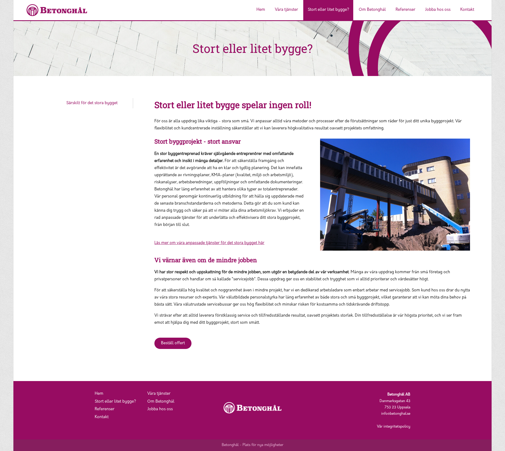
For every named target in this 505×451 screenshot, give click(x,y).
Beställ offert (173, 343)
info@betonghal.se (395, 413)
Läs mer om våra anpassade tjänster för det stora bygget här (209, 243)
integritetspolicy (396, 426)
